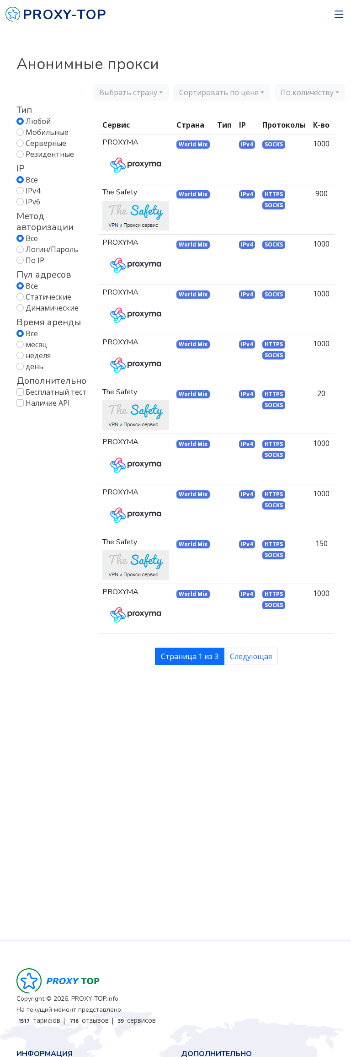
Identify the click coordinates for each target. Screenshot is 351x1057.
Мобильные (47, 132)
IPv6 (33, 202)
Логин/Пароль (52, 249)
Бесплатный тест (56, 392)
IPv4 (33, 191)
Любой (38, 121)
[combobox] (131, 92)
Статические (48, 297)
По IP (35, 260)
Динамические (52, 308)
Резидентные (50, 154)
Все (32, 180)
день (34, 366)
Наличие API (48, 403)
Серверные (46, 143)
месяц (36, 344)
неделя (38, 355)
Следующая (251, 656)
